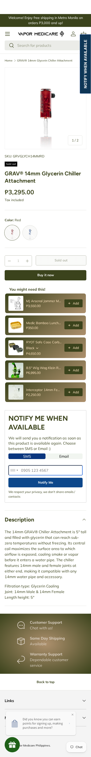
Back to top (46, 682)
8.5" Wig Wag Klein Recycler (44, 368)
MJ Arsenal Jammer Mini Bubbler (44, 301)
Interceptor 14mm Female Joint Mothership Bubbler (44, 390)
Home (9, 60)
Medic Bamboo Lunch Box (44, 323)
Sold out (61, 260)
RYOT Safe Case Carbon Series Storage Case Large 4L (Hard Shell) (44, 342)
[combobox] (45, 45)
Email (64, 456)
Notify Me (45, 482)
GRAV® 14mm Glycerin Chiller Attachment (44, 60)
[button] (83, 34)
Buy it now (45, 275)
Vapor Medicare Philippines (32, 745)
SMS (27, 456)
